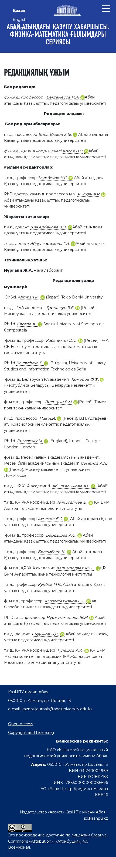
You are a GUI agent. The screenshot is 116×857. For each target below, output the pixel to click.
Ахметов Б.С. (50, 518)
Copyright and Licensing (31, 732)
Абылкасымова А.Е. (71, 486)
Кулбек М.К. (49, 584)
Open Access (20, 723)
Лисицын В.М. (58, 401)
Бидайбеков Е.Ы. (55, 134)
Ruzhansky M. (30, 440)
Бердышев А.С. (61, 535)
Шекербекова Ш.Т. (48, 227)
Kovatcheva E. (30, 362)
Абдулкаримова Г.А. (50, 243)
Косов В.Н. (73, 151)
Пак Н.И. (47, 418)
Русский (21, 28)
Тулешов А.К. (70, 650)
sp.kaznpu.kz (96, 818)
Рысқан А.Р (88, 194)
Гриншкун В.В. (60, 307)
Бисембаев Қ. (51, 551)
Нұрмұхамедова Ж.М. (67, 617)
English (19, 19)
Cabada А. (27, 323)
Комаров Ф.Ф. (85, 379)
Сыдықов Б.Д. (45, 634)
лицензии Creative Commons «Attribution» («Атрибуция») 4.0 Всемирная (57, 841)
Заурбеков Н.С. (52, 177)
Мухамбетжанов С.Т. (64, 601)
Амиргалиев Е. (72, 502)
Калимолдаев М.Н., (75, 568)
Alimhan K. (29, 297)
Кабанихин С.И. (61, 340)
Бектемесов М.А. (62, 97)
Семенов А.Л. (94, 463)
